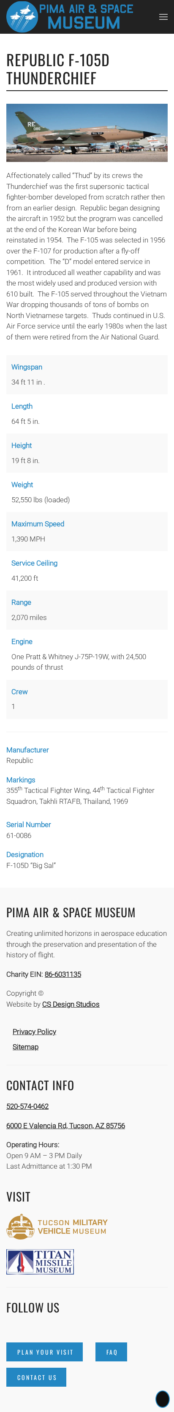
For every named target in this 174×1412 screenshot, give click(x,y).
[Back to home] (69, 17)
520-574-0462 (27, 1106)
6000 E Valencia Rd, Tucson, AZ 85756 (65, 1125)
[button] (163, 17)
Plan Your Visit (45, 1351)
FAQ (112, 1351)
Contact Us (37, 1377)
